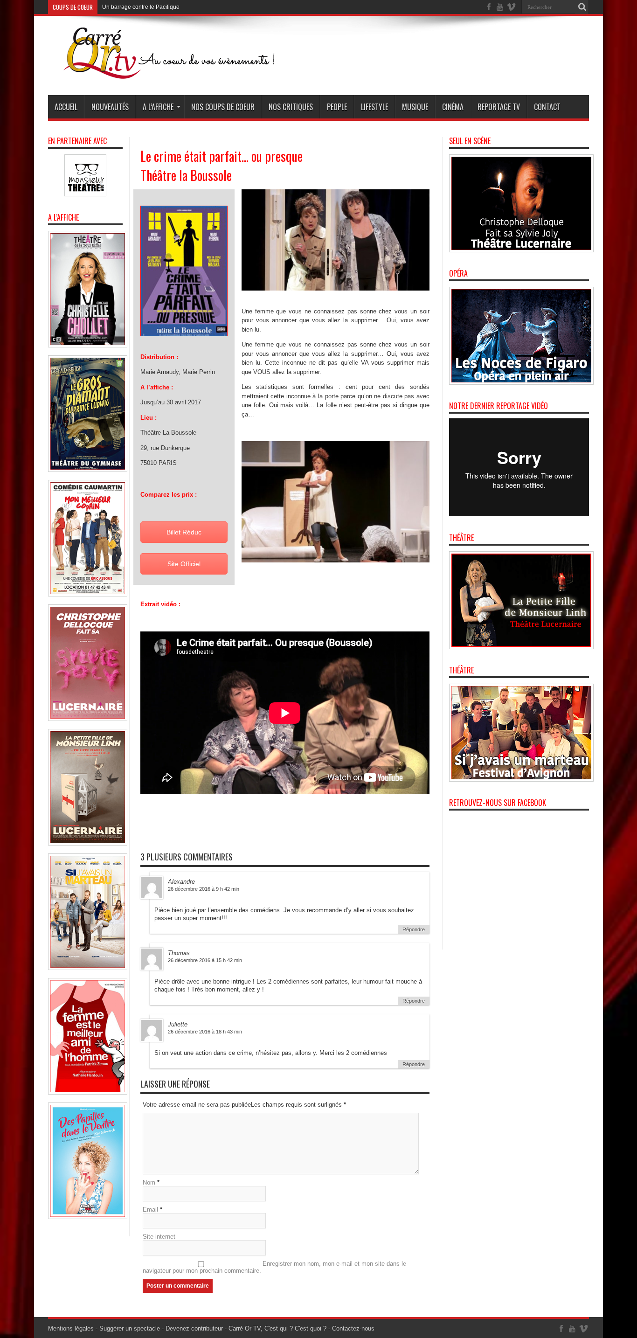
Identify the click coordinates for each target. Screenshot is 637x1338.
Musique (415, 106)
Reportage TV (499, 106)
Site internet (159, 1236)
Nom (149, 1182)
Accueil (66, 106)
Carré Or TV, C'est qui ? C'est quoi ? (277, 1328)
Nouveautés (110, 106)
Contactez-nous (353, 1328)
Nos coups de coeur (223, 106)
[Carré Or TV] (188, 72)
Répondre (413, 929)
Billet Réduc (183, 532)
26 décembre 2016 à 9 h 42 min (203, 889)
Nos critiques (291, 106)
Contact (547, 106)
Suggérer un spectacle (129, 1328)
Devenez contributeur (194, 1328)
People (337, 106)
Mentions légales (71, 1328)
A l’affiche (158, 106)
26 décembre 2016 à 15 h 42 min (205, 960)
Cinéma (453, 106)
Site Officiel (184, 564)
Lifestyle (374, 106)
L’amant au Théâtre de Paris (137, 7)
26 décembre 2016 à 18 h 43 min (205, 1031)
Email (150, 1209)
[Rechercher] (582, 7)
